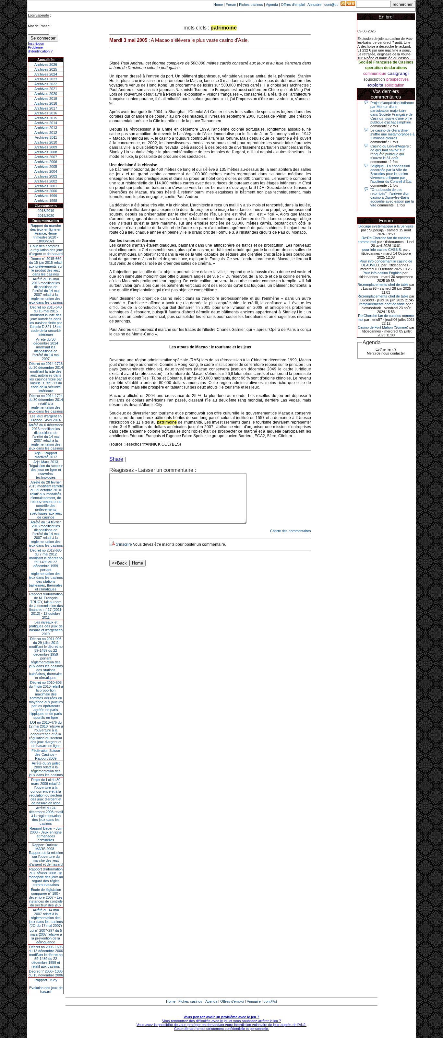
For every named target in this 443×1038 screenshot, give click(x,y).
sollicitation (394, 85)
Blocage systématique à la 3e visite (385, 226)
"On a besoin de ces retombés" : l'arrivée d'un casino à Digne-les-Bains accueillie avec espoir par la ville (392, 197)
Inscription (36, 43)
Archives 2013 (45, 128)
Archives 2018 (45, 103)
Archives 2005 (45, 167)
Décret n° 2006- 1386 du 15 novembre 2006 (46, 973)
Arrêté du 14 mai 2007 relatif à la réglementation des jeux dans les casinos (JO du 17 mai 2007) (46, 917)
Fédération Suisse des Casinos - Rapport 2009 (45, 754)
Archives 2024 (45, 74)
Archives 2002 (45, 181)
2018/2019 (46, 211)
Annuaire (314, 4)
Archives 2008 (45, 152)
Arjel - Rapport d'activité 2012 (45, 455)
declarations (395, 67)
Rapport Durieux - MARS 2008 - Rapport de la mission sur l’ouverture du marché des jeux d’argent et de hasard (46, 854)
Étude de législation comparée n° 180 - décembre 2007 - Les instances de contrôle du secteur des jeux (46, 897)
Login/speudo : (39, 15)
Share (116, 459)
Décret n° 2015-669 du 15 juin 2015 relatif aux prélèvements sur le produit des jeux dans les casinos (46, 266)
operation (374, 67)
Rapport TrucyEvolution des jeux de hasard (46, 986)
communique (374, 73)
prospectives (397, 79)
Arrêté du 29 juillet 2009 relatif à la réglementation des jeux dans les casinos (46, 769)
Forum (231, 4)
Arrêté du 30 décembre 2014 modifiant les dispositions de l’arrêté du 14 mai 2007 (45, 349)
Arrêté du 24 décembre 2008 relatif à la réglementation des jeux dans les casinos (46, 815)
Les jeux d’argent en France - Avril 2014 (46, 418)
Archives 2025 (45, 69)
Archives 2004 (45, 171)
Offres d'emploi (293, 4)
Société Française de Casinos (385, 62)
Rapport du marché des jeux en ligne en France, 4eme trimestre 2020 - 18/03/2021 (45, 233)
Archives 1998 (45, 201)
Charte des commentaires (290, 531)
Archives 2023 (45, 79)
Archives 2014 (45, 123)
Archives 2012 (45, 132)
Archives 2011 (46, 137)
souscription (374, 79)
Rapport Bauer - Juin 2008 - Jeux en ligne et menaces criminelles (46, 834)
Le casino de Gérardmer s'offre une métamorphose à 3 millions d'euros (392, 134)
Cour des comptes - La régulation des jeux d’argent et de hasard (46, 250)
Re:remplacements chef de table (382, 284)
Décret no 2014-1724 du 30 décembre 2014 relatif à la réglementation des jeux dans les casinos (46, 403)
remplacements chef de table (382, 304)
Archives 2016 (45, 113)
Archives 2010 (45, 142)
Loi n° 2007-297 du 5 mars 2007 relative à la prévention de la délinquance (46, 936)
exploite (375, 84)
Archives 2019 (45, 98)
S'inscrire (124, 544)
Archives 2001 (45, 186)
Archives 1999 (45, 196)
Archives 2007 (45, 157)
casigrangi (398, 73)
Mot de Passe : (40, 26)
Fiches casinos (251, 4)
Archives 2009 (45, 147)
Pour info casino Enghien (382, 273)
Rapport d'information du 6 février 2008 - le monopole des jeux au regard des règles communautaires (46, 877)
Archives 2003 (45, 176)
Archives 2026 (45, 64)
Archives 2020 (45, 94)
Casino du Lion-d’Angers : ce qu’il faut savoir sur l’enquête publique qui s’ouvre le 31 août (390, 152)
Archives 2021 (45, 89)
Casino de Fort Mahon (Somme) (383, 327)
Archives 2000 (45, 191)
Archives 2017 (45, 108)
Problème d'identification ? (40, 49)
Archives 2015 (45, 118)
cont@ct (331, 4)
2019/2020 (46, 215)
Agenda (272, 4)
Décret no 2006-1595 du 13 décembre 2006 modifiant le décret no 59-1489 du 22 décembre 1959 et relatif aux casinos (46, 956)
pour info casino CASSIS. (382, 249)
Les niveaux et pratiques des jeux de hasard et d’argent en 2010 (46, 628)
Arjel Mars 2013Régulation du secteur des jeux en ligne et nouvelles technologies (46, 469)
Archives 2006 (45, 162)
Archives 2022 (45, 84)
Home (218, 4)
